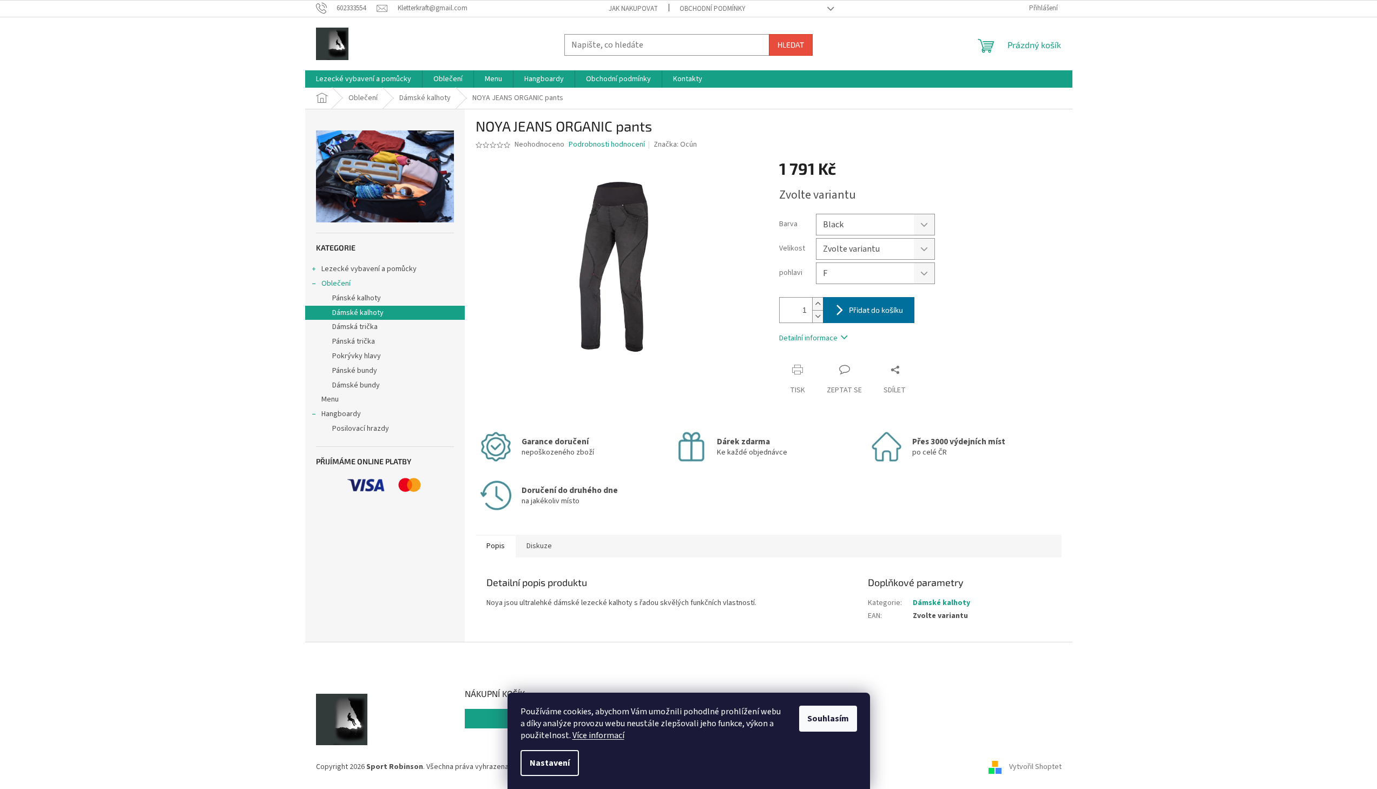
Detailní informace (808, 338)
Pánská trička (353, 341)
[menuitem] (363, 79)
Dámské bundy (356, 385)
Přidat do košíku (876, 309)
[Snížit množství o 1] (817, 316)
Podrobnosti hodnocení (607, 145)
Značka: (675, 144)
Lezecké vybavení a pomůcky (369, 269)
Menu (330, 399)
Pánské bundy (354, 370)
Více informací (598, 735)
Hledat (791, 44)
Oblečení (336, 283)
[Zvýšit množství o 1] (817, 304)
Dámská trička (355, 326)
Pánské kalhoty (356, 298)
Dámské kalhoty (358, 312)
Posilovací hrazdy (360, 428)
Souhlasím (828, 719)
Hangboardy (341, 414)
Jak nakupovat (633, 9)
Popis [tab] (495, 546)
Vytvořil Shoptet (1035, 766)
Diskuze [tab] (539, 546)
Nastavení (550, 763)
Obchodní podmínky (713, 9)
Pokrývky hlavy (356, 356)
